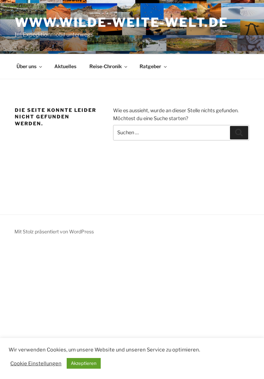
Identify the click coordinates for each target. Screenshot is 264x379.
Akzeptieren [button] (84, 363)
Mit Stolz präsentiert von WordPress (54, 231)
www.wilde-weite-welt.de (121, 22)
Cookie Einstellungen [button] (36, 363)
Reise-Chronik (105, 66)
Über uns (26, 66)
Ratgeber (150, 66)
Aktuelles (65, 66)
